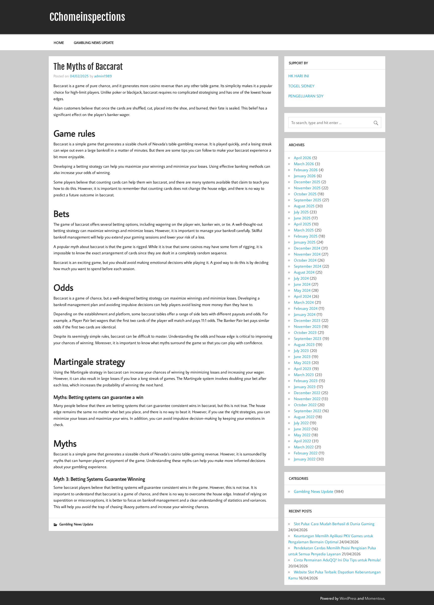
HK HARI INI (298, 75)
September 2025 (307, 199)
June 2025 (302, 217)
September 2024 (307, 266)
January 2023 (305, 386)
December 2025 (307, 181)
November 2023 (307, 326)
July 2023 (301, 350)
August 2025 (304, 205)
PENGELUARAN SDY (305, 95)
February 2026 (306, 169)
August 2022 (304, 416)
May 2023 (302, 362)
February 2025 (305, 235)
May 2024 (302, 290)
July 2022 (301, 422)
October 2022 (305, 404)
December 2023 (307, 320)
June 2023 (302, 356)
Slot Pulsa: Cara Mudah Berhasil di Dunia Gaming (334, 523)
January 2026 (305, 175)
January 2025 (304, 242)
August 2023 (304, 344)
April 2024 (302, 296)
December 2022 (307, 392)
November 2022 (307, 398)
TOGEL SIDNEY (301, 85)
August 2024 (304, 272)
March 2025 (304, 229)
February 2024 (305, 308)
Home (59, 42)
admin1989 (103, 75)
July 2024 (301, 278)
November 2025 (307, 187)
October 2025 (305, 193)
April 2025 (302, 223)
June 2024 (302, 284)
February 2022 (305, 452)
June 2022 (302, 428)
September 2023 (307, 338)
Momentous (375, 598)
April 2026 (302, 157)
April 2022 (302, 440)
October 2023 (305, 332)
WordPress (348, 598)
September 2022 (307, 410)
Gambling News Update (94, 42)
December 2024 (307, 248)
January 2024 (304, 314)
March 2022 (304, 446)
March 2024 (304, 302)
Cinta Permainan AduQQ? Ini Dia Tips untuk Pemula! (337, 559)
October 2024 (305, 260)
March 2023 (304, 374)
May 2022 (302, 434)
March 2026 (304, 163)
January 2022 (304, 458)
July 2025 (301, 211)
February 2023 (306, 380)
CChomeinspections (87, 17)
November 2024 (307, 254)
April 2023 (302, 368)
